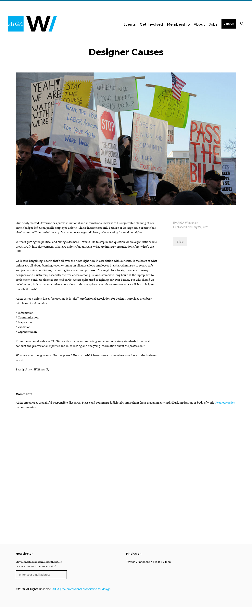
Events (129, 24)
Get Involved (151, 24)
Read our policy (225, 402)
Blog (180, 241)
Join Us (229, 23)
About (199, 24)
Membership (178, 24)
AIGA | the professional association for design (81, 589)
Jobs (213, 24)
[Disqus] (126, 463)
